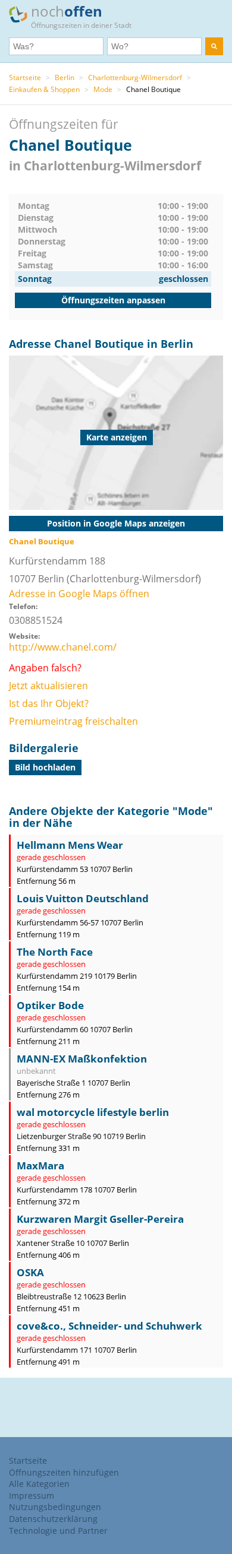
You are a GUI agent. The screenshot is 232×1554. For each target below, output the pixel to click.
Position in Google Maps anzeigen (116, 523)
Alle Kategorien (39, 1483)
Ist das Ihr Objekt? (49, 703)
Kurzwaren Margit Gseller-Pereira (100, 1219)
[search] (214, 46)
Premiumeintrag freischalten (73, 721)
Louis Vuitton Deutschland (83, 898)
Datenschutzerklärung (53, 1518)
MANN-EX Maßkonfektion (82, 1058)
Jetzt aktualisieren (48, 685)
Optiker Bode (50, 1005)
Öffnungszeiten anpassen (113, 300)
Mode (102, 89)
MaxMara (40, 1165)
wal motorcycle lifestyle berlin (93, 1112)
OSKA (30, 1272)
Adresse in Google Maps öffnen (79, 593)
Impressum (31, 1495)
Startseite (25, 77)
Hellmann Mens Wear (70, 845)
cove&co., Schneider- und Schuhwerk (109, 1326)
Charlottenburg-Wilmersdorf (135, 77)
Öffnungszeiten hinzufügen (64, 1472)
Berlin (64, 77)
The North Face (55, 952)
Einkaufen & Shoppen (44, 89)
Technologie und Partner (58, 1530)
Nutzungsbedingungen (55, 1506)
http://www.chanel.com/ (63, 647)
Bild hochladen (45, 767)
